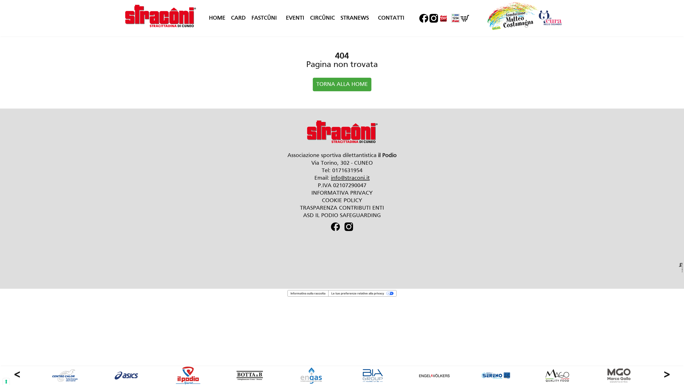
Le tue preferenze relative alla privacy (357, 293)
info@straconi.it (350, 178)
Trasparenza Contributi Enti (342, 208)
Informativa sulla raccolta (308, 293)
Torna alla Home (342, 84)
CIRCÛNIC (322, 18)
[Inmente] (681, 268)
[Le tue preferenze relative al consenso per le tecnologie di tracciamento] (6, 381)
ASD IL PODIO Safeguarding (342, 215)
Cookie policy (342, 200)
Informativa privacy (342, 193)
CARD (238, 18)
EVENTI (295, 18)
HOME (217, 18)
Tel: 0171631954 (342, 170)
